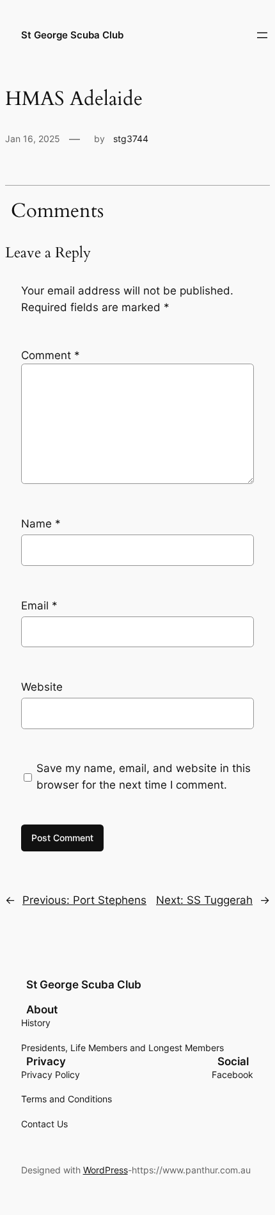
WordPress (105, 1169)
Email (39, 605)
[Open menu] (262, 35)
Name (41, 523)
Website (42, 686)
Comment (50, 355)
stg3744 (130, 138)
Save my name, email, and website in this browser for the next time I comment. (143, 776)
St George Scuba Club (72, 35)
